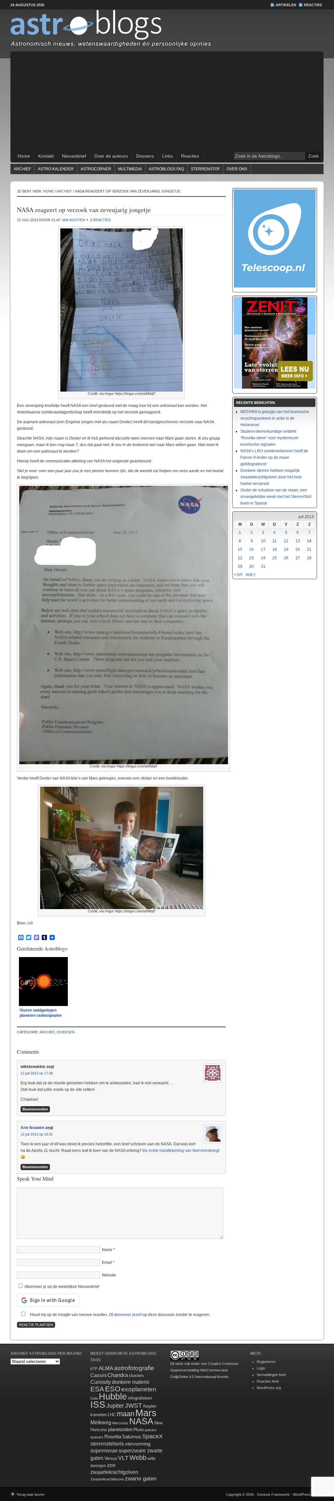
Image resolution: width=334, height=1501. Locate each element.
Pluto (138, 1429)
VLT (123, 1458)
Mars (146, 1412)
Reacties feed (268, 1381)
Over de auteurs (111, 156)
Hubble (113, 1396)
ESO (112, 1389)
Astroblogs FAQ (166, 169)
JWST (133, 1405)
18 (274, 549)
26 (286, 558)
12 (286, 541)
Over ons (237, 169)
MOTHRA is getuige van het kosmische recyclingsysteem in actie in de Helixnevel (274, 418)
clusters (136, 1375)
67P (94, 1369)
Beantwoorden (35, 1109)
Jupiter (115, 1405)
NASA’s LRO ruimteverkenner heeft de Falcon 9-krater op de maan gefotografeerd (274, 457)
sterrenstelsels (107, 1444)
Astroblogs (167, 31)
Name (107, 1249)
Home (24, 156)
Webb (137, 1457)
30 (251, 566)
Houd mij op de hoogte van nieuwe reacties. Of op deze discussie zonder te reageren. (119, 1314)
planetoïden (120, 1429)
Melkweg (100, 1422)
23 (251, 558)
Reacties (313, 5)
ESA (97, 1389)
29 (240, 566)
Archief (22, 169)
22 (240, 558)
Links (167, 156)
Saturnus (131, 1436)
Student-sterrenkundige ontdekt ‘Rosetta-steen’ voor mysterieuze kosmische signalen (269, 438)
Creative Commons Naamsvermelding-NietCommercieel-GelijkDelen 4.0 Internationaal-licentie (204, 1370)
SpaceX (152, 1436)
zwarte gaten (140, 1479)
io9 (30, 923)
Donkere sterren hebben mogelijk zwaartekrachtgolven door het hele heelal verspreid (271, 477)
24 (263, 558)
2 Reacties (100, 220)
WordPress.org (269, 1388)
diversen (66, 1032)
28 (309, 558)
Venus (110, 1458)
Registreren (266, 1362)
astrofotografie (134, 1368)
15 (240, 549)
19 (286, 549)
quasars (96, 1437)
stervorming (137, 1444)
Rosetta (112, 1436)
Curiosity (100, 1382)
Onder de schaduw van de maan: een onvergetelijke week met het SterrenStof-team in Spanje (276, 496)
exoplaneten (138, 1389)
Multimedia (130, 169)
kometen (98, 1414)
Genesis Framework (273, 1494)
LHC (112, 1414)
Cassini (98, 1375)
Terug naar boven (30, 1494)
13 (298, 541)
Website (109, 1275)
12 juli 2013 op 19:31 (37, 1134)
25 (274, 558)
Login (261, 1368)
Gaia (94, 1398)
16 (251, 549)
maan (125, 1414)
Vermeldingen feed (271, 1375)
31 (263, 566)
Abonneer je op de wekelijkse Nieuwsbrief (61, 1286)
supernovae (104, 1450)
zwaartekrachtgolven (114, 1472)
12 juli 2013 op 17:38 (37, 1073)
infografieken (140, 1398)
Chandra (117, 1375)
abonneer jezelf (128, 1314)
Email (107, 1262)
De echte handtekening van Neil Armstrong (181, 1150)
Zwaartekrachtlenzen (107, 1479)
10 (263, 541)
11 (274, 541)
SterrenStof (205, 169)
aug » (251, 574)
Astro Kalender (56, 169)
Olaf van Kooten (68, 220)
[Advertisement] (167, 100)
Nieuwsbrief (74, 156)
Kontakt (46, 156)
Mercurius (120, 1423)
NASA (141, 1421)
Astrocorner (96, 169)
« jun (238, 574)
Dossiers (145, 156)
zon (111, 1465)
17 (263, 549)
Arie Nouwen (32, 1127)
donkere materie (130, 1382)
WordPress (302, 1494)
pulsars (151, 1430)
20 (298, 549)
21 (309, 549)
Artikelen (286, 5)
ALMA (106, 1368)
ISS (97, 1405)
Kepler (150, 1406)
